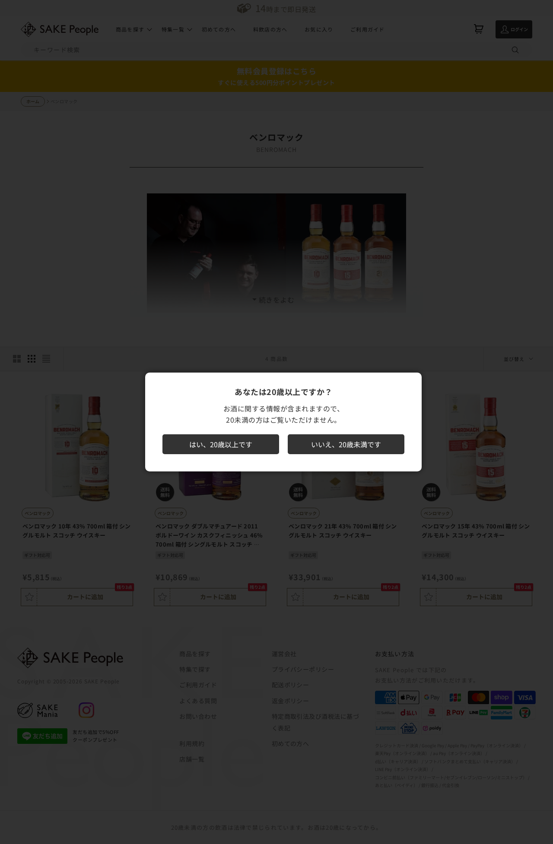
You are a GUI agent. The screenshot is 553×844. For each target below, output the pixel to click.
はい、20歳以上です (220, 444)
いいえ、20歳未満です (346, 444)
